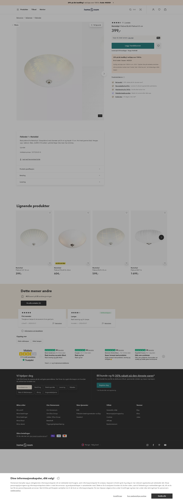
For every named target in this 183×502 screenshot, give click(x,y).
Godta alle (162, 496)
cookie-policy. (15, 490)
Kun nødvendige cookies (136, 496)
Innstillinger (117, 496)
